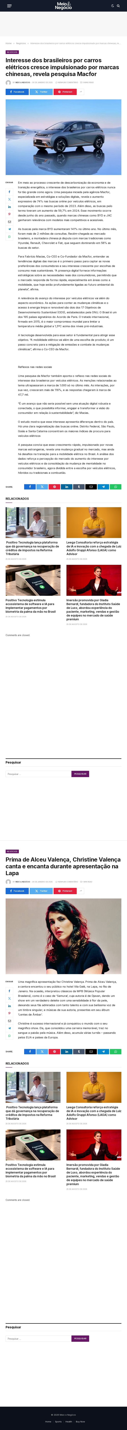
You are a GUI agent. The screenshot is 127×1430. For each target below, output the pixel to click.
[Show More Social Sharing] (81, 92)
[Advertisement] (63, 24)
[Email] (9, 222)
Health (68, 1421)
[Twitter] (9, 199)
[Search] (118, 6)
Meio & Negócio (23, 82)
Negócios (12, 52)
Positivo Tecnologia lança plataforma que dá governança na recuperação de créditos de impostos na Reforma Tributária (32, 548)
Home (48, 1421)
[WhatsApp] (9, 236)
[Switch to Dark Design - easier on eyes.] (112, 5)
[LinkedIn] (9, 207)
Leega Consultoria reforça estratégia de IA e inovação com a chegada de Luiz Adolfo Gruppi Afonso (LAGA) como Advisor (93, 548)
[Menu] (9, 6)
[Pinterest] (9, 214)
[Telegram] (9, 229)
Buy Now (80, 1421)
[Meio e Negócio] (63, 6)
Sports (58, 1421)
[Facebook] (9, 192)
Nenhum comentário (68, 82)
